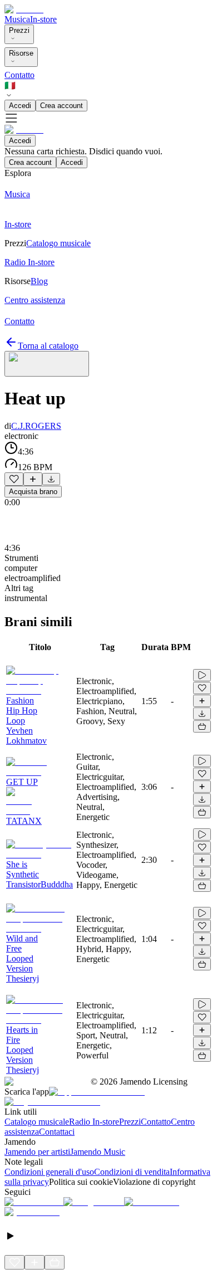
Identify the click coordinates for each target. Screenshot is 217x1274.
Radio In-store (94, 1121)
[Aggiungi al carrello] (202, 726)
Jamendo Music (97, 1151)
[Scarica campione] (51, 479)
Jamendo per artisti (37, 1151)
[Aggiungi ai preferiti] (13, 479)
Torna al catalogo (48, 345)
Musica (17, 19)
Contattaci (57, 1131)
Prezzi (19, 30)
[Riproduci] (202, 675)
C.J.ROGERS (36, 426)
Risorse (21, 53)
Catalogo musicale (36, 1121)
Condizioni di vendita (132, 1172)
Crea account (61, 105)
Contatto (19, 75)
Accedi (20, 105)
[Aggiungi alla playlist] (32, 479)
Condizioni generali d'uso (49, 1172)
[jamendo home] (23, 9)
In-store (43, 19)
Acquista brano (33, 491)
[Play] (46, 364)
